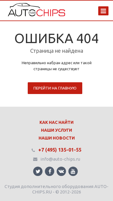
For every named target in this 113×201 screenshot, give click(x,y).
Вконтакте (61, 171)
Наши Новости (57, 138)
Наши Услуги (56, 130)
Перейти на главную (55, 88)
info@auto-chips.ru (60, 159)
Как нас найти (56, 122)
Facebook (49, 171)
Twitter (37, 171)
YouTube (73, 171)
